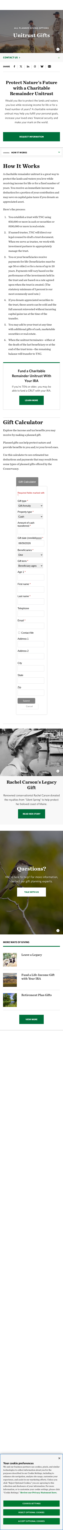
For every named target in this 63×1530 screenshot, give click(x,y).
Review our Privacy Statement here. (38, 1492)
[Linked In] (28, 67)
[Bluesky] (42, 67)
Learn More (31, 400)
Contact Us (10, 57)
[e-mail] (49, 67)
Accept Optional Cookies (31, 1521)
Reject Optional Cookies (31, 1512)
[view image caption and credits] (58, 48)
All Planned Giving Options (31, 28)
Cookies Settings (31, 1503)
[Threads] (35, 67)
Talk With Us (31, 892)
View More (31, 1019)
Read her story (31, 814)
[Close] (59, 1458)
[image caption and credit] (58, 770)
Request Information (31, 136)
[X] (21, 67)
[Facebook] (14, 67)
